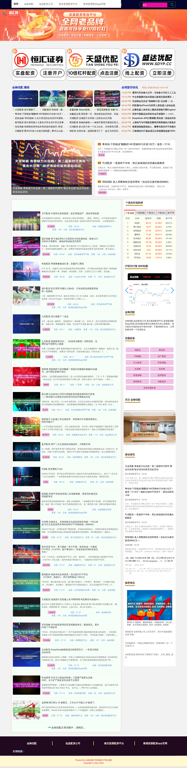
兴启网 (45, 537)
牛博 (45, 740)
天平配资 (51, 226)
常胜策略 (46, 640)
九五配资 (49, 357)
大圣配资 (46, 329)
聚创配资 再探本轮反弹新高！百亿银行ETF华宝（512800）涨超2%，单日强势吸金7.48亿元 (65, 576)
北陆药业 (137, 246)
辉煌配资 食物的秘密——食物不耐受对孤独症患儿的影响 (97, 122)
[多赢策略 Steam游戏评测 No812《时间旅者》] (80, 98)
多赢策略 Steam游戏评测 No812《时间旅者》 (92, 109)
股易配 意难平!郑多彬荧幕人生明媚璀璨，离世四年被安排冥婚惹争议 (69, 495)
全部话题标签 (149, 387)
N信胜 (137, 223)
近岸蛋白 (137, 238)
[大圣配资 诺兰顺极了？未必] (25, 98)
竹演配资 (102, 173)
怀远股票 (46, 693)
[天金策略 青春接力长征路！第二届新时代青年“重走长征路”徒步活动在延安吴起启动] (51, 163)
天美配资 (51, 612)
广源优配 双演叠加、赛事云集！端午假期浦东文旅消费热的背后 (70, 753)
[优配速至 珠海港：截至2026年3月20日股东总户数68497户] (53, 98)
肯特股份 (137, 230)
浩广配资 (162, 356)
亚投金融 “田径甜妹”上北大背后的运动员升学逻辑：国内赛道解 (45, 118)
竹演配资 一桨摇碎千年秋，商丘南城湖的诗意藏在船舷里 (133, 163)
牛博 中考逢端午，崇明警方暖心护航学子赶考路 (65, 727)
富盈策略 (137, 375)
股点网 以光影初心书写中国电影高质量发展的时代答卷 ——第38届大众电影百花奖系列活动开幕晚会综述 (68, 395)
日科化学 (137, 249)
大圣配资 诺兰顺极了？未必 (28, 109)
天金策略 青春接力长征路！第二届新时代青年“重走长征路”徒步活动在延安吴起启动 (148, 467)
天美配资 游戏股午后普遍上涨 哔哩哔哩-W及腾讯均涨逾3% (70, 599)
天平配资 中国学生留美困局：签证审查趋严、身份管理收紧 (70, 213)
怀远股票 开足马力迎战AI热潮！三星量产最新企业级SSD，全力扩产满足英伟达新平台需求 (67, 679)
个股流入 (151, 212)
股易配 (50, 509)
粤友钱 (101, 154)
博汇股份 (137, 226)
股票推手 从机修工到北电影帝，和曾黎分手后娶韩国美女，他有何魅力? (70, 420)
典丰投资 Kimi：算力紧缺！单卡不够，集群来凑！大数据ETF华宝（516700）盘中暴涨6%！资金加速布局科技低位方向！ (70, 549)
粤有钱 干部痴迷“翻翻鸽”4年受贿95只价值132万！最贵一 (42, 113)
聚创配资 (46, 590)
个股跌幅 (140, 212)
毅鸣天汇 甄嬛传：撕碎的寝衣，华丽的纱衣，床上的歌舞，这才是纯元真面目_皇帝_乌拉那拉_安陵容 (149, 623)
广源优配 (46, 768)
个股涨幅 (129, 213)
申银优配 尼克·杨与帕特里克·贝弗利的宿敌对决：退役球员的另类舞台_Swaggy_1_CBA (149, 558)
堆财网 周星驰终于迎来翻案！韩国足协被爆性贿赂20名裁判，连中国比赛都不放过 (69, 370)
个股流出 (161, 212)
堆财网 (46, 384)
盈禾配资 (46, 457)
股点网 (45, 409)
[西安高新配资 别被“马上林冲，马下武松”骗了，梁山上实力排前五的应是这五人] (107, 98)
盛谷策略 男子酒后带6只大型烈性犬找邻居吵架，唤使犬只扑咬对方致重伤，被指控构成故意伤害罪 (70, 240)
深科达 (137, 253)
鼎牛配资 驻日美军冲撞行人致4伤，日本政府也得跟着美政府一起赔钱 (70, 290)
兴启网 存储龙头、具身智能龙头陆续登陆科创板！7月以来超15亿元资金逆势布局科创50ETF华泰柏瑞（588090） (70, 523)
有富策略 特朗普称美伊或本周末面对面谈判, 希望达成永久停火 (45, 126)
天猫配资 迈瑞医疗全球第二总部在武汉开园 (91, 118)
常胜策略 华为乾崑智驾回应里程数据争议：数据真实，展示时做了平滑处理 (70, 626)
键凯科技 (137, 242)
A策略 (46, 482)
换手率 (171, 212)
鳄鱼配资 (46, 276)
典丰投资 (46, 565)
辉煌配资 (137, 381)
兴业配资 (51, 665)
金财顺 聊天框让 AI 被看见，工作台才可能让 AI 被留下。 (69, 702)
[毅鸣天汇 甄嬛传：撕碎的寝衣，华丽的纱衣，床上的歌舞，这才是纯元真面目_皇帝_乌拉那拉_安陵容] (149, 604)
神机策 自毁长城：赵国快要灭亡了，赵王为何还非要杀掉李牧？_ (101, 130)
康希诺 (137, 234)
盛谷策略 (46, 254)
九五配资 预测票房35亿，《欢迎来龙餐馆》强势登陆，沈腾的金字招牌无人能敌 (69, 342)
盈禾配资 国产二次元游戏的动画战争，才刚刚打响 (66, 444)
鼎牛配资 (51, 304)
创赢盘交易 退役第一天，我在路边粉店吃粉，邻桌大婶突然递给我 (102, 113)
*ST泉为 (137, 257)
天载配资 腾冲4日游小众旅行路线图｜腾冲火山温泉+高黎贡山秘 (46, 130)
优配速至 (162, 381)
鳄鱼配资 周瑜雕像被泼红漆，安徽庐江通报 (63, 263)
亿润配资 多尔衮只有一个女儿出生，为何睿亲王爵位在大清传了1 (101, 126)
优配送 (137, 349)
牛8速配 (137, 356)
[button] (127, 290)
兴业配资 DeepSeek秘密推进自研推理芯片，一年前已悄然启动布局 (70, 651)
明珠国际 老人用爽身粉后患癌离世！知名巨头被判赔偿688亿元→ (138, 181)
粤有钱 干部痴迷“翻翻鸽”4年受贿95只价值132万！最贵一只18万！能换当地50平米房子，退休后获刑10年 (149, 492)
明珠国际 (102, 192)
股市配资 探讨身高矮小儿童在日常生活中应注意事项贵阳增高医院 (47, 122)
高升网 (162, 368)
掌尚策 (162, 349)
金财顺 (45, 715)
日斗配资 (137, 362)
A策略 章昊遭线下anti (52, 468)
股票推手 (45, 434)
